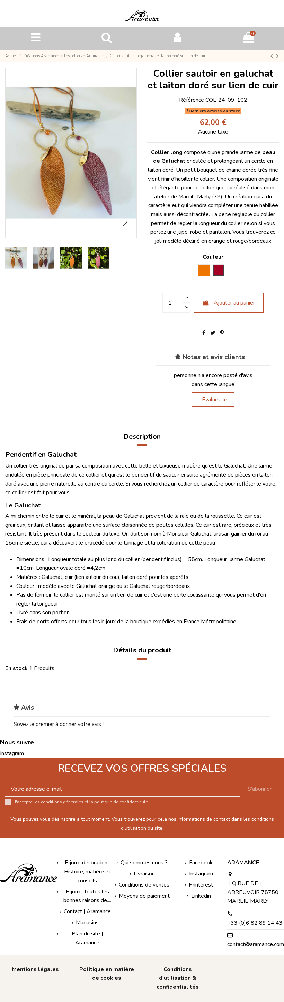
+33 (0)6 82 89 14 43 (255, 923)
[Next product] (277, 56)
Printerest (201, 885)
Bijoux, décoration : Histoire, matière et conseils (87, 871)
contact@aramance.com (255, 944)
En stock (16, 668)
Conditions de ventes (144, 885)
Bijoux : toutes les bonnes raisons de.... (87, 896)
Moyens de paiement (144, 896)
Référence (191, 100)
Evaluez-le (214, 399)
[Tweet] (212, 333)
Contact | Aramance (87, 911)
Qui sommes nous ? (144, 862)
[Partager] (203, 333)
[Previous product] (273, 56)
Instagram (12, 753)
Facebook (201, 862)
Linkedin (201, 896)
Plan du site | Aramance (87, 938)
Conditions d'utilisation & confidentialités (178, 978)
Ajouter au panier (234, 303)
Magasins (87, 922)
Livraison (144, 873)
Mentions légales (35, 969)
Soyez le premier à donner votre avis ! (59, 724)
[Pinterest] (222, 333)
